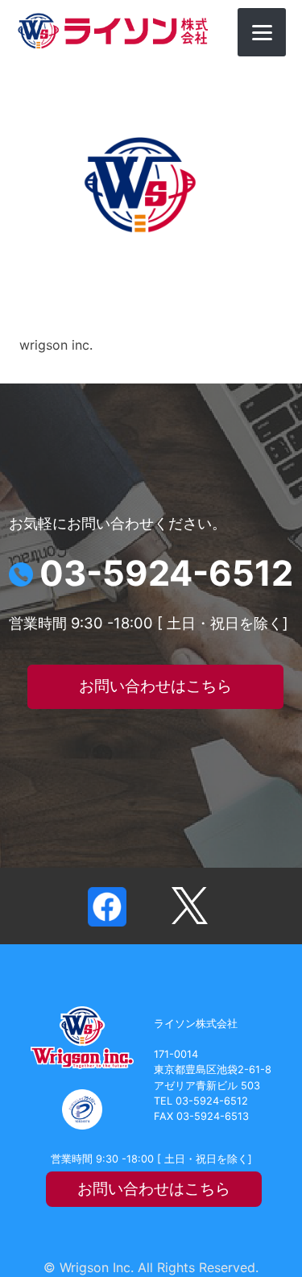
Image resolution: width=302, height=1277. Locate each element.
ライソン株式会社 (112, 31)
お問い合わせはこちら (155, 686)
